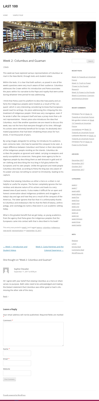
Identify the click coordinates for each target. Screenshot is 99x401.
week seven (76, 210)
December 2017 (78, 160)
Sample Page (18, 15)
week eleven (76, 194)
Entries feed (76, 247)
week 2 (24, 227)
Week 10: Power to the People (83, 92)
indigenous (55, 227)
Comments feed (78, 250)
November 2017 (78, 163)
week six (75, 213)
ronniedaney (77, 129)
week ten (75, 216)
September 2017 (78, 169)
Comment (8, 320)
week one (75, 206)
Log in (74, 244)
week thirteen (77, 219)
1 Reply (6, 67)
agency (39, 227)
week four (75, 200)
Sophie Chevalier (21, 269)
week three (76, 222)
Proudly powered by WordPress (14, 395)
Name (6, 349)
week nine (76, 203)
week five (75, 197)
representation (17, 230)
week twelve (76, 225)
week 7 (74, 188)
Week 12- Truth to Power (81, 83)
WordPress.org (77, 253)
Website (6, 369)
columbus (47, 227)
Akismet (16, 400)
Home (5, 15)
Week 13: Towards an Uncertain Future (83, 123)
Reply (5, 296)
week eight (76, 191)
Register (75, 240)
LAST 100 (10, 6)
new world (7, 230)
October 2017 (77, 166)
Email (6, 359)
